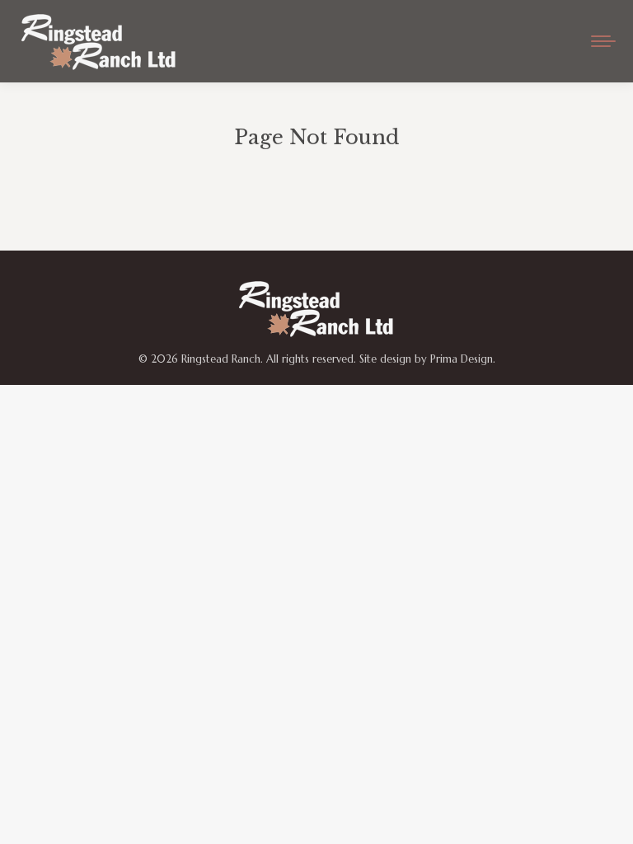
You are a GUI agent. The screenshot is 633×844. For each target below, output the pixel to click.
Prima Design (461, 359)
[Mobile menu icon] (603, 41)
